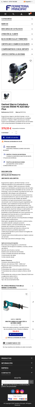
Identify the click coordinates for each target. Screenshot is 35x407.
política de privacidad (8, 386)
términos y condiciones (19, 385)
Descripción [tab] (6, 171)
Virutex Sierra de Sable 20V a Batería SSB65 (16, 322)
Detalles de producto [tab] (10, 175)
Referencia (5, 112)
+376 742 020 (13, 1)
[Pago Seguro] (17, 397)
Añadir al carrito (10, 137)
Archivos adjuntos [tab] (9, 178)
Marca (18, 112)
